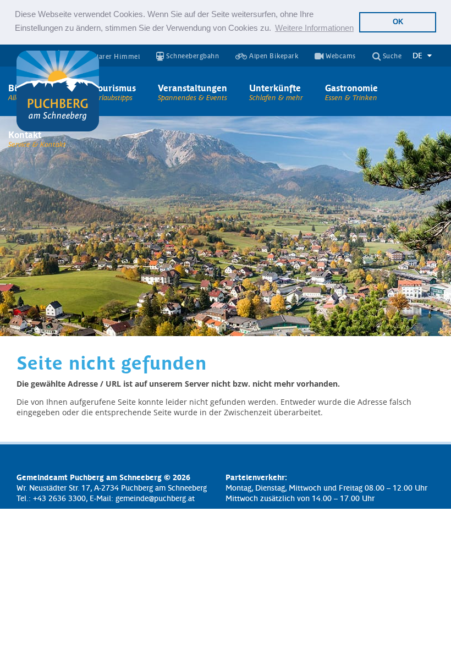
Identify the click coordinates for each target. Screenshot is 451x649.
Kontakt (24, 134)
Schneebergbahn (191, 56)
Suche (391, 56)
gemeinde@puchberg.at (155, 498)
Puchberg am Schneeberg (57, 91)
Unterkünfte (275, 87)
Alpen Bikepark (273, 56)
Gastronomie (351, 87)
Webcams (340, 56)
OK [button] (398, 22)
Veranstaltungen (192, 87)
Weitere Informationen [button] (314, 27)
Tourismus (115, 87)
